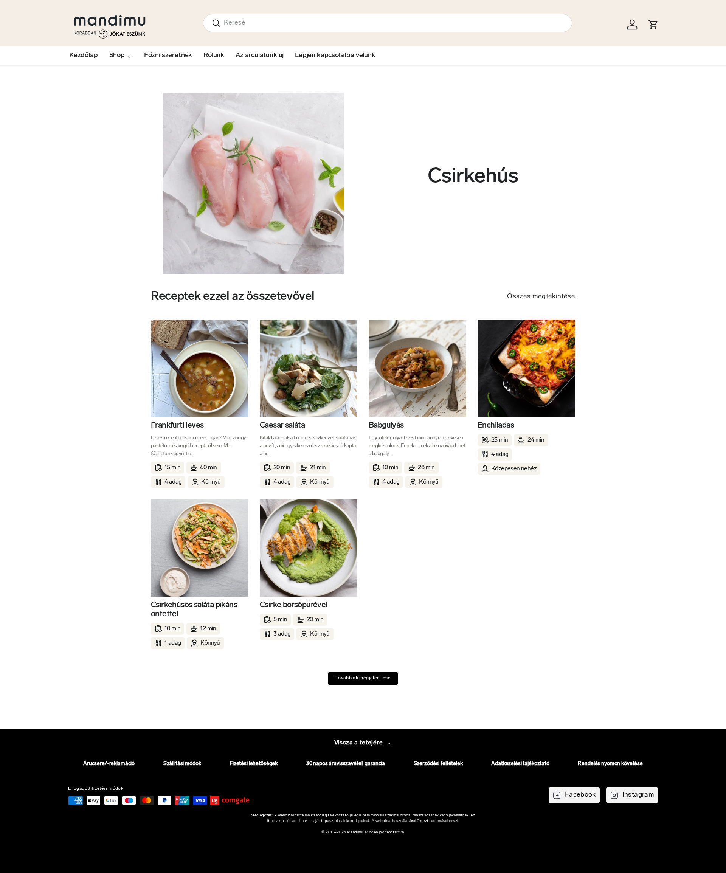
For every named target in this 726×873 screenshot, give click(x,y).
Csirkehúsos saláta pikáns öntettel (194, 609)
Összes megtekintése (541, 296)
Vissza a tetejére (359, 743)
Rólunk (213, 55)
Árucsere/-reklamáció (109, 764)
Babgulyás (386, 426)
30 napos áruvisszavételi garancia (345, 764)
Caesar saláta (282, 426)
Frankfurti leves (177, 426)
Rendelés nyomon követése (610, 764)
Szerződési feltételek (438, 764)
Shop (117, 55)
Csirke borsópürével (293, 605)
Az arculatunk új (260, 55)
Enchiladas (496, 426)
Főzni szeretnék (168, 55)
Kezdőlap (83, 55)
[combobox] (387, 23)
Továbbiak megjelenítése (363, 678)
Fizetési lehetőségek (254, 764)
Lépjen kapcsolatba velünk (335, 55)
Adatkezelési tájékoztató (520, 764)
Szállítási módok (182, 764)
